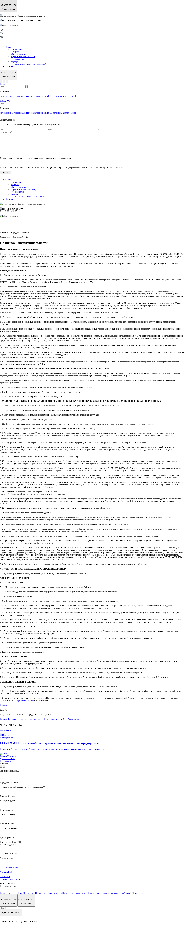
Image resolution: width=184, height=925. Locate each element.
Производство (17, 59)
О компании (16, 49)
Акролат (22, 719)
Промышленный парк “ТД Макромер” (28, 64)
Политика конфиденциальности (10, 877)
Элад (65, 719)
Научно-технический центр (23, 56)
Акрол (79, 719)
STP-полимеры (55, 96)
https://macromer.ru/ (24, 700)
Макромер (38, 719)
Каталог (3, 84)
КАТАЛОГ (5, 101)
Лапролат (57, 719)
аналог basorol (69, 96)
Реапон (29, 719)
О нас (8, 47)
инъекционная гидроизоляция (14, 96)
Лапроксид (12, 719)
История (15, 52)
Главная (3, 705)
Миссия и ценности (20, 54)
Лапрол (3, 719)
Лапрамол (48, 719)
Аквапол (72, 719)
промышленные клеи (38, 96)
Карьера (14, 61)
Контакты (9, 66)
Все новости (5, 730)
